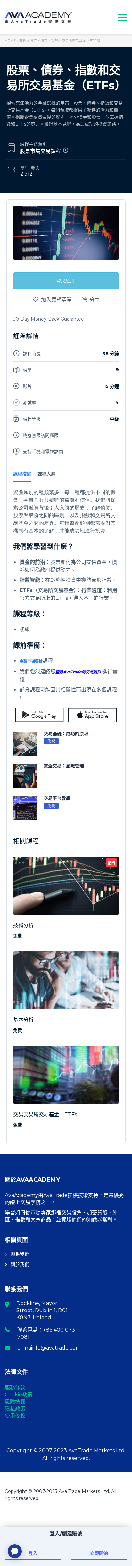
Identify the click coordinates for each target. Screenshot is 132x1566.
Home (10, 40)
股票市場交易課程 (40, 151)
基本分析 (23, 1020)
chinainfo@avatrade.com (49, 1348)
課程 (22, 40)
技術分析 (23, 925)
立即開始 (99, 1553)
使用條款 (15, 1416)
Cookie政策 (18, 1395)
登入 (33, 1553)
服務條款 (15, 1388)
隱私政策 (15, 1409)
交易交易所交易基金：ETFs (45, 1114)
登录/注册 (66, 281)
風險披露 (15, 1402)
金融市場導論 (31, 661)
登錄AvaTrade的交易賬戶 (78, 671)
